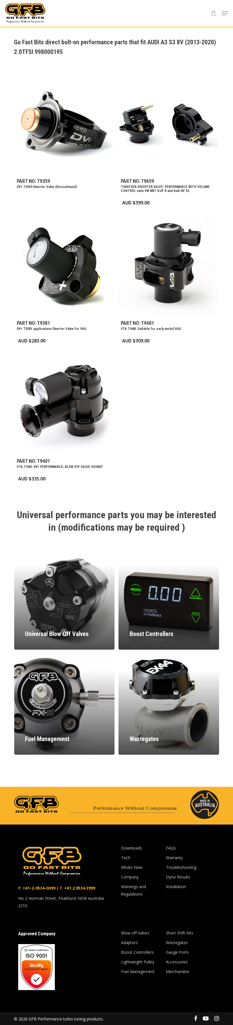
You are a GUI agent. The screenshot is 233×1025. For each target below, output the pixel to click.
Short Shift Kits (179, 933)
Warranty (174, 857)
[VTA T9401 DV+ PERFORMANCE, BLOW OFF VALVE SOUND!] (64, 403)
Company (130, 877)
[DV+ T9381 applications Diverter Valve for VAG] (64, 265)
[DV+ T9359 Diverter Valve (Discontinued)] (64, 123)
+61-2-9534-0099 (38, 888)
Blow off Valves (135, 933)
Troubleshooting (181, 867)
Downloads (131, 848)
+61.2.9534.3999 (79, 888)
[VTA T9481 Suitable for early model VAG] (168, 265)
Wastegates (177, 942)
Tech (125, 857)
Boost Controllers (137, 952)
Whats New (131, 867)
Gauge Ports (177, 952)
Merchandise (178, 971)
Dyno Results (178, 877)
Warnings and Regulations (133, 890)
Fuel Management (138, 971)
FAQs (171, 848)
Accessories (177, 962)
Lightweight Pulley (137, 962)
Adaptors (129, 942)
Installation (176, 886)
